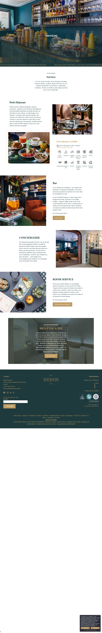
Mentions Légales (51, 422)
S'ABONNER (9, 406)
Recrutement (62, 422)
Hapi (58, 424)
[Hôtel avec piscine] (96, 385)
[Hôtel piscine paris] (10, 392)
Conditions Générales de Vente (46, 424)
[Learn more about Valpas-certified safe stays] (96, 396)
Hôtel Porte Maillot (51, 420)
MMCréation (71, 424)
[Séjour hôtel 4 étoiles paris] (7, 392)
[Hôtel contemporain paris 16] (82, 396)
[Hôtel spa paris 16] (13, 392)
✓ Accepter (85, 628)
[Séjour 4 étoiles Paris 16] (4, 392)
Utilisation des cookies (74, 422)
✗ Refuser (95, 628)
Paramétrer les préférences (90, 630)
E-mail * (6, 399)
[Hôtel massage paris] (51, 379)
